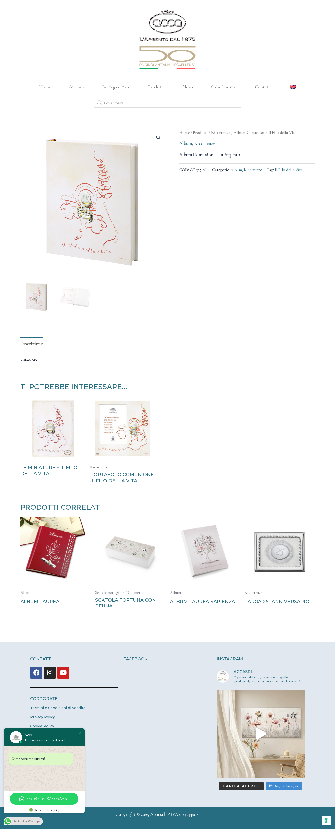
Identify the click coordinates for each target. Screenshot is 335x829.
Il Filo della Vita (289, 169)
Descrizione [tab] (31, 343)
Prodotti (156, 87)
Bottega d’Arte (116, 87)
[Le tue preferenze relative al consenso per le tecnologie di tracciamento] (326, 820)
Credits (213, 814)
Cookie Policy (42, 726)
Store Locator (224, 87)
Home (45, 87)
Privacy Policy (42, 717)
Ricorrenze (220, 132)
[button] (158, 137)
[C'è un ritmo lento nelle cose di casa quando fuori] (261, 734)
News (188, 87)
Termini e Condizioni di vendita (57, 708)
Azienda (76, 87)
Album (185, 143)
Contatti (263, 87)
